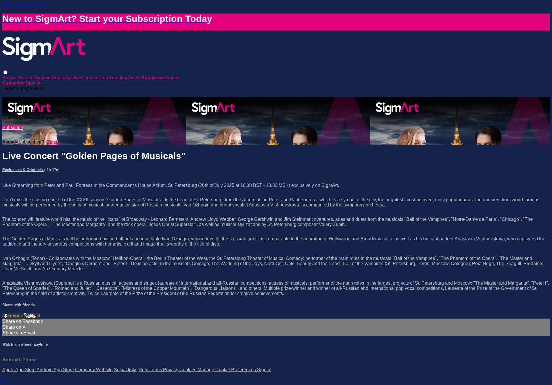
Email (34, 315)
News (134, 77)
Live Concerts (85, 77)
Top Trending (114, 77)
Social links (125, 369)
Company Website (94, 369)
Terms (156, 369)
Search (27, 77)
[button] (5, 72)
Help (144, 369)
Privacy (171, 369)
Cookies (188, 369)
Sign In (33, 83)
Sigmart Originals (52, 77)
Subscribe (12, 127)
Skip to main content (23, 4)
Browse (10, 77)
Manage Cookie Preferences (227, 369)
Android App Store (55, 369)
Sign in (172, 77)
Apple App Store (19, 369)
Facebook (13, 315)
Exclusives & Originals (23, 170)
